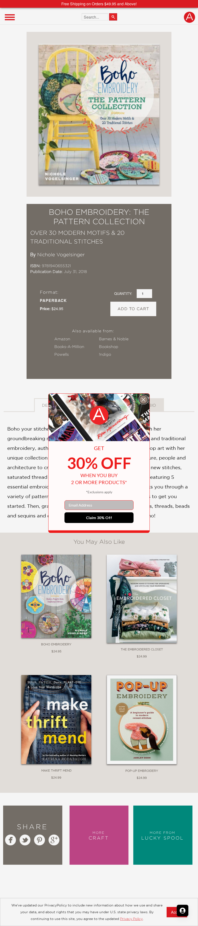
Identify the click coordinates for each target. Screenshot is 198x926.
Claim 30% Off (99, 517)
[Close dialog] (143, 399)
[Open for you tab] (182, 910)
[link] (99, 415)
